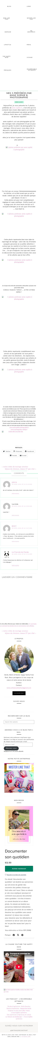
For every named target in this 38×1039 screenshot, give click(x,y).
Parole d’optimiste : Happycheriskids (19, 1008)
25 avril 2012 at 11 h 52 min (22, 506)
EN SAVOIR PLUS (19, 693)
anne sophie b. (17, 108)
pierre (14, 482)
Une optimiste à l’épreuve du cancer (19, 1014)
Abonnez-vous (11, 748)
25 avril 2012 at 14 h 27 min (22, 528)
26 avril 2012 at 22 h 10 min (22, 554)
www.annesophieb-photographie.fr (19, 427)
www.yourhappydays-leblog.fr (19, 429)
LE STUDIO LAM (25, 1036)
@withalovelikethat (19, 1030)
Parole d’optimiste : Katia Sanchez (19, 1006)
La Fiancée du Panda (20, 552)
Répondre (15, 493)
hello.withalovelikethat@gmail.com (19, 688)
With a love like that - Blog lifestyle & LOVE (19, 84)
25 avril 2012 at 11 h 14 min (22, 484)
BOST (14, 526)
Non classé (19, 102)
